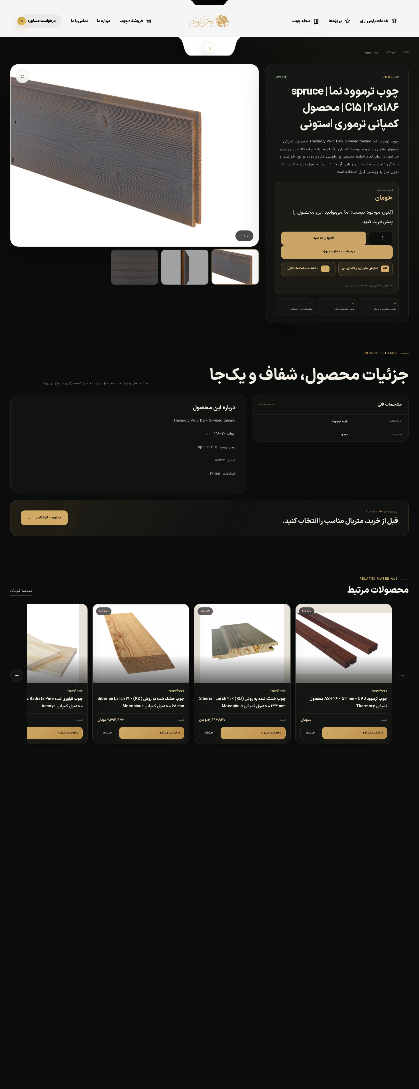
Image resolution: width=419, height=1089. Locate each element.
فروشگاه (391, 52)
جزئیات (310, 733)
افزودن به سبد (324, 238)
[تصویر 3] (134, 267)
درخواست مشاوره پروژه (337, 251)
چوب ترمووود (371, 52)
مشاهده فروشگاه (21, 591)
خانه (406, 52)
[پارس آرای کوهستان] (209, 25)
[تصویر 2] (184, 267)
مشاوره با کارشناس (44, 518)
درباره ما (103, 21)
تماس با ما (79, 21)
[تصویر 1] (235, 266)
